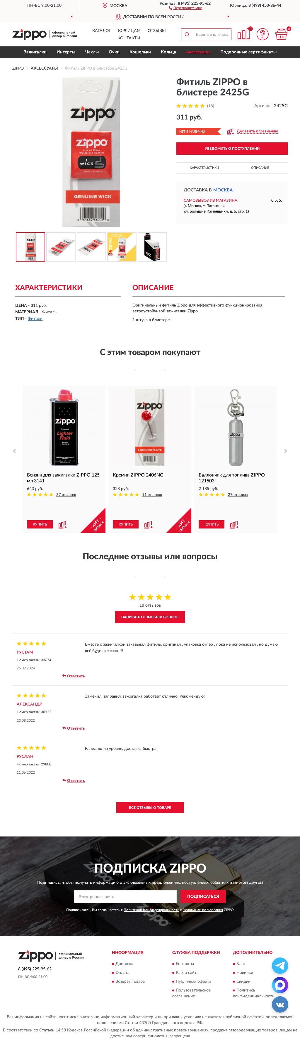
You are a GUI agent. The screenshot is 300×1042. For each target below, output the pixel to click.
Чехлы (92, 52)
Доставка (124, 964)
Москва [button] (223, 190)
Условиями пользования (203, 910)
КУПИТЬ (40, 524)
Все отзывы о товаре (150, 807)
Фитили (35, 319)
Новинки (244, 973)
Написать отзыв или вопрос (150, 617)
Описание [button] (260, 167)
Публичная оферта (193, 982)
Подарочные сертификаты (248, 52)
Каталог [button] (101, 31)
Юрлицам (129, 31)
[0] (281, 34)
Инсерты (66, 52)
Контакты (128, 38)
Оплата (122, 973)
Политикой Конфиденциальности (151, 910)
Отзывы (157, 31)
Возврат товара (130, 982)
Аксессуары (198, 52)
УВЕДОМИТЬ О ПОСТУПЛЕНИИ (232, 148)
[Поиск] (187, 34)
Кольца (168, 52)
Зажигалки (35, 52)
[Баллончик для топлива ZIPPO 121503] (235, 427)
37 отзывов (66, 495)
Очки (114, 52)
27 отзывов (238, 495)
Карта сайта (187, 973)
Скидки (243, 982)
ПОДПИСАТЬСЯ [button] (203, 897)
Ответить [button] (76, 676)
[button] (185, 7)
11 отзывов (152, 495)
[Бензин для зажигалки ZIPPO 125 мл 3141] (64, 427)
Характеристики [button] (204, 167)
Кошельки (140, 52)
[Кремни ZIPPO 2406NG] (149, 427)
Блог (241, 964)
